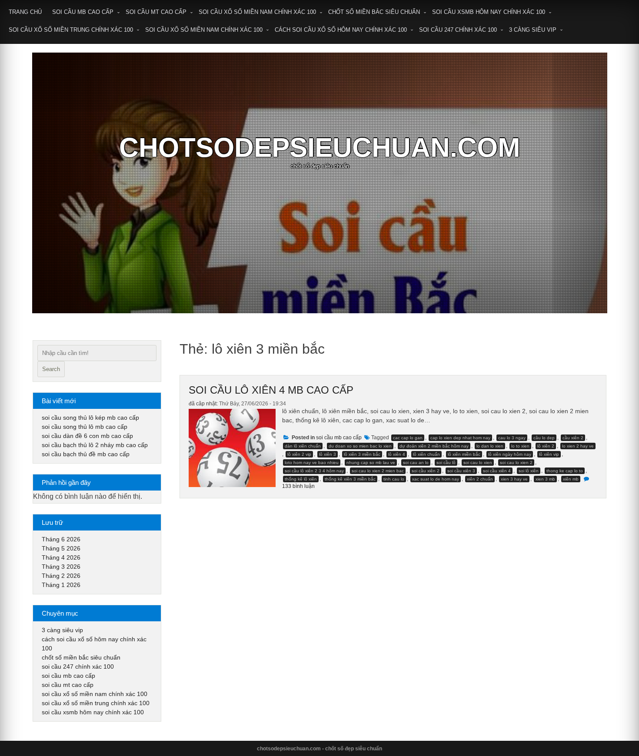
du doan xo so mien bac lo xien (360, 446)
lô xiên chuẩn (426, 454)
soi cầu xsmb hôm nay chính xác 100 (488, 12)
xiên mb (571, 479)
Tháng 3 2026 (61, 566)
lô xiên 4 (396, 454)
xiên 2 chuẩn (480, 479)
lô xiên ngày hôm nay (509, 454)
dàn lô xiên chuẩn (303, 446)
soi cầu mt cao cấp (156, 12)
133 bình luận (298, 486)
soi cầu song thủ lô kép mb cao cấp (90, 417)
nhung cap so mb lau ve (370, 462)
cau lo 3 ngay (512, 437)
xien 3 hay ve (514, 479)
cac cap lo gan (408, 437)
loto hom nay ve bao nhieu (312, 462)
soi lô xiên (529, 470)
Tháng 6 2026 (61, 539)
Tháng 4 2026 (61, 557)
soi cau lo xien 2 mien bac (378, 470)
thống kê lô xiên (301, 479)
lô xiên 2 (545, 446)
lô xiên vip (549, 454)
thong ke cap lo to (564, 470)
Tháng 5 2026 (61, 548)
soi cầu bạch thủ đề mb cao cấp (86, 454)
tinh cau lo (393, 479)
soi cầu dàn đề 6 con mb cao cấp (87, 435)
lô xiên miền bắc (464, 454)
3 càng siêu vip (532, 30)
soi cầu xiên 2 (425, 470)
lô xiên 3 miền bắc (362, 454)
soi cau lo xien (477, 462)
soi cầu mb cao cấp (82, 12)
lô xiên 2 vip (299, 454)
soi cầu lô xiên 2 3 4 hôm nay (314, 470)
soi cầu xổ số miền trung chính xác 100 (71, 30)
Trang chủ (25, 12)
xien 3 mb (545, 479)
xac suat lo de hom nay (435, 479)
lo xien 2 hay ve (578, 446)
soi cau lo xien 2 (516, 462)
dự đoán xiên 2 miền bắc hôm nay (434, 446)
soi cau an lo (416, 462)
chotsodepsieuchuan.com (319, 147)
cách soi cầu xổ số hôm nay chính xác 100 (341, 30)
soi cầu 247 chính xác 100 (458, 30)
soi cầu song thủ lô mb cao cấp (84, 426)
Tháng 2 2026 (61, 575)
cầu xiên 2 (572, 437)
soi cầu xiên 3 (461, 470)
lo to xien (520, 446)
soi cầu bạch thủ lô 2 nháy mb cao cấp (95, 444)
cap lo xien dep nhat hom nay (460, 437)
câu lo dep (544, 437)
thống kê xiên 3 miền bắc (350, 479)
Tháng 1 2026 (61, 584)
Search (51, 369)
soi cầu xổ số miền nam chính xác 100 (257, 12)
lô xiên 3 (327, 454)
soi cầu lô (446, 462)
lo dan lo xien (489, 446)
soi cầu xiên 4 (497, 470)
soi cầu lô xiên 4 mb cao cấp (271, 390)
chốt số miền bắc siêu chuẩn (374, 12)
